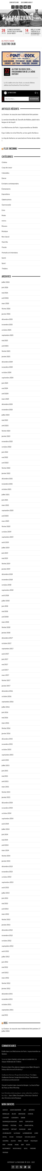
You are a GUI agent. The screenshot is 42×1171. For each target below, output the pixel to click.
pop (4, 1144)
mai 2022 (5, 457)
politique (34, 1141)
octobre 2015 (6, 749)
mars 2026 (5, 303)
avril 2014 (5, 845)
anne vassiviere (15, 1110)
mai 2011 (5, 1015)
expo (21, 1121)
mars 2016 (5, 723)
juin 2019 (5, 553)
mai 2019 (5, 558)
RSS (6, 1023)
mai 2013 (5, 903)
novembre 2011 (7, 999)
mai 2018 (5, 611)
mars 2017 (5, 675)
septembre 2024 (7, 378)
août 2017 (5, 654)
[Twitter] (25, 7)
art (25, 1110)
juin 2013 (5, 898)
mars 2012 (5, 978)
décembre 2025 (7, 319)
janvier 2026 (6, 314)
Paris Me (5, 242)
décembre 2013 (7, 866)
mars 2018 (5, 622)
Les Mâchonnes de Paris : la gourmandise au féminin (20, 127)
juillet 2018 (5, 601)
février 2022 (6, 468)
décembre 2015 (7, 739)
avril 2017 (5, 670)
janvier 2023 (6, 436)
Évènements (6, 189)
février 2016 (6, 728)
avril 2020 (5, 516)
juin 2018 (5, 606)
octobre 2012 (6, 941)
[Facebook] (13, 7)
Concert (6, 1117)
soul (25, 1148)
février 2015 (6, 792)
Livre (3, 210)
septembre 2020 (7, 510)
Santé (4, 258)
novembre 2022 (7, 441)
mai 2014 (5, 840)
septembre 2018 (7, 590)
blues (14, 1114)
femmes (5, 1125)
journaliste (7, 1133)
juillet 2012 (5, 957)
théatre (33, 1148)
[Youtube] (29, 7)
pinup (26, 1141)
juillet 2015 (5, 765)
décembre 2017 (7, 638)
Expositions (6, 194)
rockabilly (6, 1148)
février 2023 (6, 431)
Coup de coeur (7, 168)
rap (22, 1144)
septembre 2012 (7, 946)
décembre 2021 (7, 479)
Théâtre (5, 268)
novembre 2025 (7, 324)
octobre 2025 (6, 330)
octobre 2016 (6, 696)
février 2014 (6, 856)
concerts (14, 1117)
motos (4, 221)
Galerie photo (6, 199)
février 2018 (6, 627)
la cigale (17, 1133)
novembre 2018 (7, 579)
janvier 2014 (6, 861)
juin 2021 (5, 500)
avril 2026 (5, 298)
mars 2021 (5, 505)
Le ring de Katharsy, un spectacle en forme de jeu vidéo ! (14, 31)
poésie (10, 1144)
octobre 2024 (6, 372)
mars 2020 (5, 521)
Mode (4, 215)
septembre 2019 (7, 537)
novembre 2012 (7, 935)
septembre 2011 (7, 1010)
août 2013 (5, 887)
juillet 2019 (5, 548)
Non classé (5, 237)
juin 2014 (5, 834)
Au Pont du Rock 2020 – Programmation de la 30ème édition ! (23, 71)
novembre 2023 (7, 409)
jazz (29, 1129)
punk (17, 1144)
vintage (5, 1152)
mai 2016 (5, 717)
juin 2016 (5, 712)
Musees (4, 226)
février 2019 (6, 563)
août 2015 (5, 760)
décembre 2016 (7, 691)
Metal (5, 1137)
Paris (20, 1141)
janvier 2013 (6, 925)
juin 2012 (5, 962)
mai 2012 (5, 967)
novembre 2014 (7, 808)
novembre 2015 (7, 744)
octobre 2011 (6, 1004)
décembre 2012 (7, 930)
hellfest (6, 1129)
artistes (31, 1110)
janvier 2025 (6, 356)
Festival (13, 1125)
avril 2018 (5, 617)
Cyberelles (5, 173)
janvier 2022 (6, 473)
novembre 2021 (7, 484)
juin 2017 (5, 659)
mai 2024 (5, 388)
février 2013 (6, 919)
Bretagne (21, 1114)
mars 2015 (5, 787)
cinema (30, 1114)
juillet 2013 (5, 893)
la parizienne (27, 1133)
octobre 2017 (6, 643)
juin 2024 (5, 383)
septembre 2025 (7, 335)
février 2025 (6, 351)
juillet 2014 (5, 829)
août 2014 (5, 824)
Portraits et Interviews (10, 253)
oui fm (13, 1141)
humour (22, 1129)
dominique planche (10, 1121)
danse (23, 1117)
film (20, 1125)
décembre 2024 (7, 362)
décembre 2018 (7, 574)
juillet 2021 (5, 494)
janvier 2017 (6, 686)
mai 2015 (5, 776)
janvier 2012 (6, 988)
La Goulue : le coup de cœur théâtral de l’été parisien (20, 114)
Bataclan (6, 1114)
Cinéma (4, 162)
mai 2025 (5, 340)
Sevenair (5, 1059)
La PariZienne (12, 93)
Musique (5, 231)
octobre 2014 (6, 813)
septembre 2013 (7, 882)
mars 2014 (5, 850)
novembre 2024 (7, 367)
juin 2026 (5, 287)
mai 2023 (5, 420)
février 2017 (6, 680)
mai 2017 (5, 664)
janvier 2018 (6, 633)
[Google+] (17, 7)
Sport (4, 263)
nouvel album (30, 1137)
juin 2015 (5, 771)
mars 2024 (5, 399)
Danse (4, 178)
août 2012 (5, 951)
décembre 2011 (7, 994)
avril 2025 (5, 346)
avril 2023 (5, 425)
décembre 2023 (7, 404)
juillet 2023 (5, 415)
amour (5, 1110)
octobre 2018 (6, 585)
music (11, 1137)
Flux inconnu (10, 148)
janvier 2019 (6, 569)
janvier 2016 (6, 733)
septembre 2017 (7, 648)
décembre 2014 (7, 803)
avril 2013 (5, 909)
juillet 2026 (5, 282)
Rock (28, 1144)
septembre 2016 (7, 702)
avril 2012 (5, 972)
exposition (29, 1121)
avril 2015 (5, 781)
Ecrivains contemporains (10, 184)
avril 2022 (5, 463)
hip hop (14, 1129)
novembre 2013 (7, 872)
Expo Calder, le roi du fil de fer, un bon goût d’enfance (20, 133)
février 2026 (6, 309)
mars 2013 (5, 914)
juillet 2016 (5, 707)
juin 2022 (5, 452)
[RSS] (21, 7)
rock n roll (17, 1148)
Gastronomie (6, 205)
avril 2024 (5, 393)
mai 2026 (5, 293)
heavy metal (29, 1125)
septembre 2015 (7, 755)
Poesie (4, 247)
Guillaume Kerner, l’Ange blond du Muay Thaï (17, 1075)
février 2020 (6, 526)
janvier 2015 (6, 797)
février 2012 (6, 983)
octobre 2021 (6, 489)
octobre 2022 (6, 447)
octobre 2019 (6, 532)
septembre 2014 (7, 818)
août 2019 (5, 542)
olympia (5, 1141)
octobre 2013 (6, 877)
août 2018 (5, 595)
